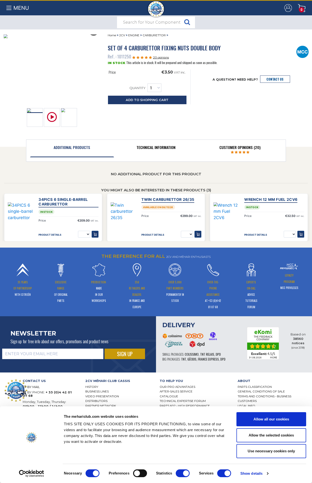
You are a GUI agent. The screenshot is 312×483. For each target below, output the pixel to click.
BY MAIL (33, 387)
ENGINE (133, 35)
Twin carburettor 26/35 (167, 199)
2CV (122, 35)
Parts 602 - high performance (185, 406)
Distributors (96, 401)
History (91, 387)
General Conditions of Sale (261, 391)
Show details (251, 473)
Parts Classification (255, 387)
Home (112, 35)
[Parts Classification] (302, 51)
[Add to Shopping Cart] (95, 234)
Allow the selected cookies (271, 435)
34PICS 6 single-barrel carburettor (63, 201)
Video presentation (102, 396)
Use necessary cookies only (271, 451)
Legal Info (246, 406)
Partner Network (100, 406)
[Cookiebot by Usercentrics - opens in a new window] (31, 473)
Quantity (137, 88)
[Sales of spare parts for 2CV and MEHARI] (156, 6)
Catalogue (169, 396)
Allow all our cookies (271, 419)
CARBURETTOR (154, 35)
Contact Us (274, 79)
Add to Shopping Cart (147, 100)
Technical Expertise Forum (183, 401)
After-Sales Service (176, 391)
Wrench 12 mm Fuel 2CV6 (270, 199)
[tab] (72, 148)
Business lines (97, 391)
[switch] (140, 473)
